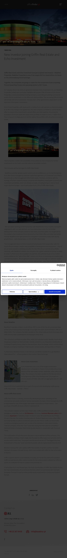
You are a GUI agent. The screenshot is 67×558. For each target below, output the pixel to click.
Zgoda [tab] (11, 270)
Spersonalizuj (33, 291)
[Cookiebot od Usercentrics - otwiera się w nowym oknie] (58, 265)
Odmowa (12, 291)
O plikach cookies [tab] (55, 270)
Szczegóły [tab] (34, 270)
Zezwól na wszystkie (55, 291)
